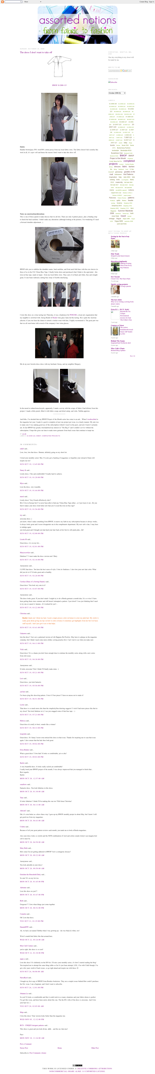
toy (21, 515)
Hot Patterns (128, 174)
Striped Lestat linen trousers (120, 256)
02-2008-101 (130, 103)
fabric (124, 167)
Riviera (124, 200)
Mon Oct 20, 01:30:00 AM (32, 791)
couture (121, 164)
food (127, 169)
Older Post (95, 1048)
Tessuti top (126, 213)
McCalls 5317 (114, 185)
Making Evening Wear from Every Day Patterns (126, 265)
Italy (120, 177)
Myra (22, 483)
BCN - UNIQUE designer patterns (32, 1025)
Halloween (118, 174)
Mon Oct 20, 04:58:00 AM (32, 842)
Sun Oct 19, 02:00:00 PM (32, 533)
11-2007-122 (123, 130)
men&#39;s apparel (121, 190)
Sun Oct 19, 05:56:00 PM (32, 685)
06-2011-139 (128, 114)
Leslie (22, 705)
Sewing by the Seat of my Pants (120, 237)
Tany (21, 797)
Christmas (130, 158)
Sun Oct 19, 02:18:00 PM (32, 559)
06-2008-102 (117, 111)
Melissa (22, 721)
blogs (130, 142)
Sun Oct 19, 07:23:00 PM (32, 714)
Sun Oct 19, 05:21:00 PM (32, 672)
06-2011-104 (119, 114)
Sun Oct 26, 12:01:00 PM (32, 987)
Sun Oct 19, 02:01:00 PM (32, 546)
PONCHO (73, 315)
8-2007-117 (128, 140)
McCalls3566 (128, 187)
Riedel (55, 317)
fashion (131, 167)
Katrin (22, 763)
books (112, 145)
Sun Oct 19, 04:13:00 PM (32, 643)
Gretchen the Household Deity (30, 874)
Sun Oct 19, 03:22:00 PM (32, 607)
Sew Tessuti (115, 276)
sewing (113, 203)
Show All (132, 356)
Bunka (118, 145)
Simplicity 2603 (117, 206)
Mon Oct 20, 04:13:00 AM (32, 805)
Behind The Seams (118, 341)
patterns (131, 198)
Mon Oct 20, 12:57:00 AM (32, 778)
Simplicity (119, 203)
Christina (23, 613)
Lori (21, 678)
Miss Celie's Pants (118, 348)
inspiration (113, 177)
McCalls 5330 (124, 185)
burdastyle (115, 150)
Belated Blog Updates (118, 350)
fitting (115, 169)
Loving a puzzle (125, 286)
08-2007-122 (130, 119)
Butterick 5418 (114, 156)
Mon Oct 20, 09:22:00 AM (32, 855)
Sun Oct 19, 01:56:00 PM (32, 509)
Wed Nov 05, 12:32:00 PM (32, 1019)
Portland (112, 200)
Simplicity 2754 (127, 205)
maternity (119, 182)
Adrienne (23, 887)
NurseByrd (24, 977)
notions (131, 190)
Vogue (118, 218)
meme (112, 190)
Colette (22, 826)
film (111, 169)
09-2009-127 (123, 122)
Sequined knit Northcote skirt (121, 343)
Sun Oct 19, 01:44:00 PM (32, 490)
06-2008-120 (126, 111)
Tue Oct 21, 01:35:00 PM (32, 921)
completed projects (51, 436)
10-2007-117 (126, 124)
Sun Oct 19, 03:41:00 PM (32, 627)
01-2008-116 (121, 103)
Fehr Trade (115, 254)
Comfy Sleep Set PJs (115, 161)
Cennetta (23, 914)
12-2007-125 (126, 132)
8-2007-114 (119, 140)
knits (118, 180)
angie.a (22, 959)
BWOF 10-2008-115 (59, 85)
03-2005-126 (130, 106)
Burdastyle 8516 (126, 150)
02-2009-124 (121, 106)
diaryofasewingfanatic (119, 261)
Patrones (112, 198)
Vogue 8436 (119, 221)
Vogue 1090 (126, 218)
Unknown (23, 633)
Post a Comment (25, 1044)
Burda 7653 (125, 145)
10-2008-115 (31, 436)
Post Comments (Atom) (38, 1053)
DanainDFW (24, 927)
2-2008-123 (119, 135)
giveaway (118, 172)
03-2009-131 (122, 109)
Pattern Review (122, 198)
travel (123, 216)
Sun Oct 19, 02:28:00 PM (32, 575)
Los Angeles (124, 179)
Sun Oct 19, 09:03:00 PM (32, 757)
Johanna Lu (24, 993)
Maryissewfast (25, 552)
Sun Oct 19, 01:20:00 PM (32, 477)
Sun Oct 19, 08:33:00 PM (32, 728)
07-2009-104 (129, 116)
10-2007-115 (117, 124)
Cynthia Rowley (129, 164)
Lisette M (23, 539)
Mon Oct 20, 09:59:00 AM (32, 868)
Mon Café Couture (26, 946)
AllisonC (23, 810)
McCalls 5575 (119, 187)
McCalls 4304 (128, 182)
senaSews (23, 784)
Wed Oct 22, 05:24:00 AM (32, 940)
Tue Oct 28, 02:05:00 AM (32, 1006)
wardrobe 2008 (128, 221)
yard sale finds (122, 224)
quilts (118, 200)
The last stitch (116, 299)
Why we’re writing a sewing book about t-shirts (122, 303)
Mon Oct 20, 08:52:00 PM (32, 908)
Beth (21, 901)
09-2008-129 (114, 122)
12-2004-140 (117, 132)
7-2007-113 (128, 137)
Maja (21, 1012)
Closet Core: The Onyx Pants (120, 279)
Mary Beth (24, 848)
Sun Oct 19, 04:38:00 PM (32, 659)
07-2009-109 (112, 119)
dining (110, 166)
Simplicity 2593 (128, 203)
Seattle (130, 200)
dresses (117, 167)
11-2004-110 (130, 127)
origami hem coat (116, 192)
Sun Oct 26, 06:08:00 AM (32, 971)
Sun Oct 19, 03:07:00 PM (32, 589)
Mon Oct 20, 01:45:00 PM (32, 881)
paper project (127, 195)
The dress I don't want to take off (36, 52)
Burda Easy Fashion (123, 148)
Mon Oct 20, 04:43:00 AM (32, 820)
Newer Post (24, 1048)
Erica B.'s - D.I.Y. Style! (120, 309)
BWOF (38, 436)
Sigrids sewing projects (119, 284)
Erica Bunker (24, 750)
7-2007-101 (119, 137)
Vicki (22, 649)
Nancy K (23, 470)
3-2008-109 (128, 135)
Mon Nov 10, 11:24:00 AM (32, 1038)
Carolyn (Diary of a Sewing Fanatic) (32, 581)
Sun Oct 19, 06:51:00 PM (32, 699)
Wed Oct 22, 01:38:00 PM (32, 953)
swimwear (118, 213)
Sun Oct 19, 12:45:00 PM (32, 464)
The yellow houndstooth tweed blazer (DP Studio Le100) (126, 330)
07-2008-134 (120, 116)
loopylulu (23, 734)
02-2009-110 (112, 106)
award (120, 142)
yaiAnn (22, 691)
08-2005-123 (121, 119)
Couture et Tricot (117, 325)
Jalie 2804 (126, 177)
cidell (22, 448)
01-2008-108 (113, 103)
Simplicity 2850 (114, 208)
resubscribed (92, 419)
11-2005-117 (114, 130)
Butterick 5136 (128, 153)
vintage (112, 218)
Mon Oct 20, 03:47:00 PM (32, 894)
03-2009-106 (113, 109)
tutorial (129, 216)
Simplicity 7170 (124, 208)
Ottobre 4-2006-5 (117, 195)
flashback (121, 169)
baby (125, 143)
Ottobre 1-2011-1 (127, 192)
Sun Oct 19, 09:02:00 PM (32, 744)
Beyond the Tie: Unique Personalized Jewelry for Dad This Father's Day (126, 315)
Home (60, 1048)
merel (22, 496)
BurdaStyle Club (117, 153)
